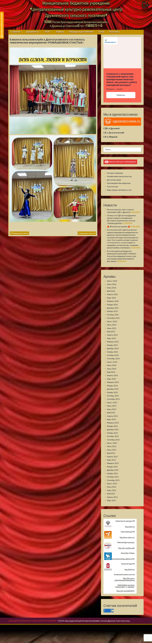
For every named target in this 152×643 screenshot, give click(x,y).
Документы (32, 31)
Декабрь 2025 (113, 308)
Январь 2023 (112, 426)
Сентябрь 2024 (113, 358)
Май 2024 (111, 372)
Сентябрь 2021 (113, 480)
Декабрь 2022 (113, 429)
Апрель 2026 (112, 294)
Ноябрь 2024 (112, 352)
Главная (15, 31)
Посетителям (112, 186)
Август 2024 (112, 362)
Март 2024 (111, 379)
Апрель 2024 (112, 375)
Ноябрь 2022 (112, 433)
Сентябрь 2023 (113, 399)
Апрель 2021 (112, 497)
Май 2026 (111, 291)
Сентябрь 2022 (113, 440)
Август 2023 (112, 402)
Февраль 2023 (113, 423)
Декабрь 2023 (113, 389)
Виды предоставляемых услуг (119, 190)
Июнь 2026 (111, 288)
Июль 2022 (111, 446)
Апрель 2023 (112, 416)
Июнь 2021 (111, 490)
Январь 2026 (112, 304)
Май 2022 (111, 453)
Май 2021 (111, 494)
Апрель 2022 (112, 456)
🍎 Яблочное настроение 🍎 (118, 226)
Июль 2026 (111, 284)
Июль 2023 (111, 406)
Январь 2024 (112, 386)
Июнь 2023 (111, 409)
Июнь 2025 (111, 328)
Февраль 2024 (113, 382)
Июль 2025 (111, 325)
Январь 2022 (112, 467)
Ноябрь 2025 (112, 311)
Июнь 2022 (111, 450)
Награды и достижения (81, 31)
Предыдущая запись (20, 233)
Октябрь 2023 (113, 396)
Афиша (60, 31)
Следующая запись (86, 233)
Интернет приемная (115, 173)
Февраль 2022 (113, 463)
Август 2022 (112, 443)
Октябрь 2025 (113, 315)
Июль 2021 (111, 487)
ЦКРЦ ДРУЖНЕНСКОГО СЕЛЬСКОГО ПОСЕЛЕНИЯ (32, 621)
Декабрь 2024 (113, 348)
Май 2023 (111, 413)
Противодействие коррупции (118, 183)
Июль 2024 (111, 365)
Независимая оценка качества (119, 176)
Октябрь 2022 (113, 436)
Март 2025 (111, 338)
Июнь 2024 (111, 369)
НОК (47, 31)
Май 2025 (111, 331)
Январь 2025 (112, 345)
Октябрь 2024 (113, 355)
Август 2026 (112, 281)
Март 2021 (111, 500)
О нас (101, 31)
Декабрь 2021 (113, 470)
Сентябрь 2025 (113, 318)
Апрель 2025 (112, 335)
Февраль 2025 (113, 342)
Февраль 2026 (113, 301)
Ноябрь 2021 (112, 473)
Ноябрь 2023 (112, 392)
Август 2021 (112, 483)
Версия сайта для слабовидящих (122, 161)
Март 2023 (111, 419)
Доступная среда (114, 180)
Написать (121, 95)
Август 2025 (112, 321)
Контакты (114, 31)
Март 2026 (111, 298)
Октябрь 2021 (113, 477)
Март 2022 (111, 460)
